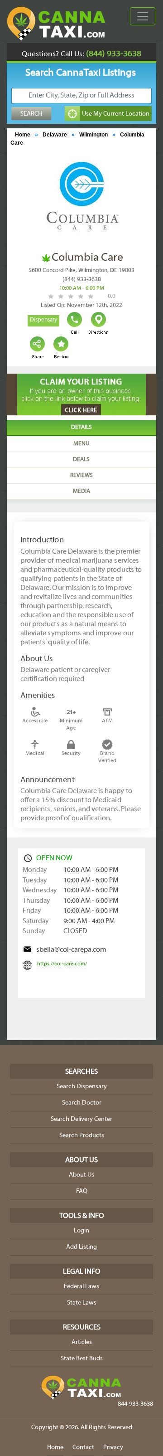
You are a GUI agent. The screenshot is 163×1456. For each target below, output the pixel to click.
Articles (82, 1342)
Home (22, 134)
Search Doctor (81, 1103)
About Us (81, 1175)
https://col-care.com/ (62, 964)
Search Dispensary (82, 1086)
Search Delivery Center (81, 1119)
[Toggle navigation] (142, 16)
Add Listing (81, 1247)
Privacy (113, 1447)
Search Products (81, 1135)
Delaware (55, 134)
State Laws (81, 1303)
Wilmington (93, 134)
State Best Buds (82, 1358)
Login (81, 1230)
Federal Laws (81, 1286)
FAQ (81, 1191)
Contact (83, 1447)
